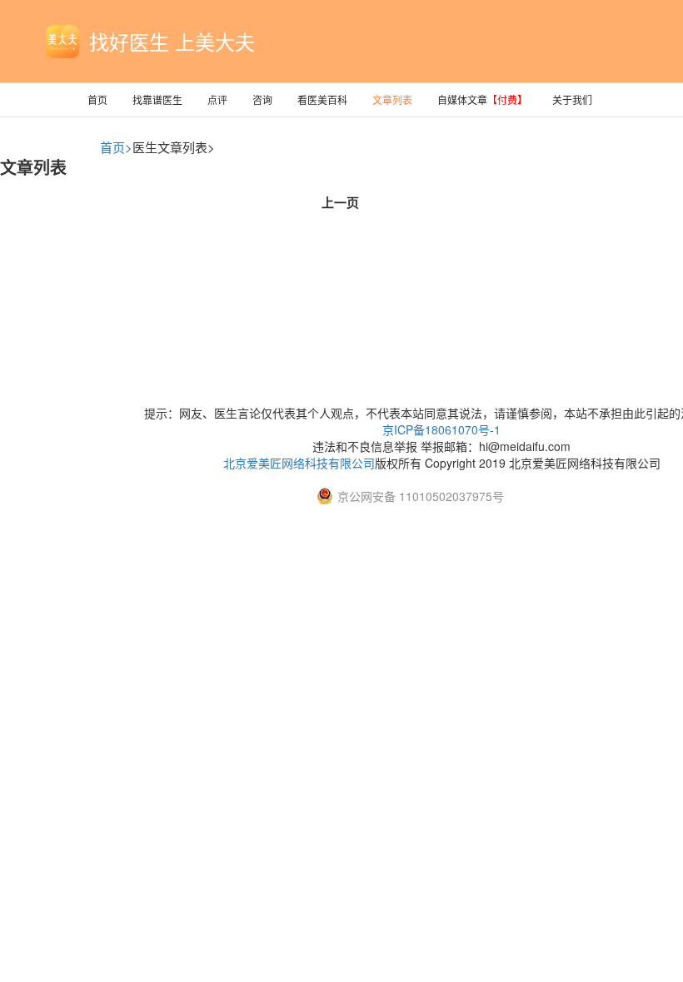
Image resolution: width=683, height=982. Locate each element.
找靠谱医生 (157, 99)
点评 (217, 99)
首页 (97, 99)
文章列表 (392, 99)
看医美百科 (322, 99)
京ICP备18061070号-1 (441, 429)
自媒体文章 (482, 99)
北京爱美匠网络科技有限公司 (299, 462)
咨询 (262, 99)
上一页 (340, 202)
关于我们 (572, 99)
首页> (116, 147)
